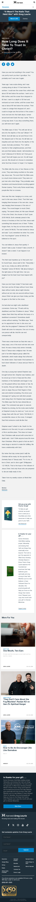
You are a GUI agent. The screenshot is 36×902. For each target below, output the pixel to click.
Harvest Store (30, 859)
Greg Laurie (7, 52)
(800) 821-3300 (7, 882)
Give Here (18, 806)
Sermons (4, 489)
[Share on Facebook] (3, 64)
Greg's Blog (5, 38)
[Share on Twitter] (8, 64)
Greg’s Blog (5, 862)
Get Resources (22, 523)
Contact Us (17, 869)
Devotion (4, 859)
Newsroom (17, 866)
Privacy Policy (13, 899)
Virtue (3, 865)
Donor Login (17, 872)
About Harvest (30, 866)
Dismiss (25, 18)
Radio (3, 868)
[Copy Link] (12, 64)
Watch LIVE (14, 18)
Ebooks (16, 863)
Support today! (22, 608)
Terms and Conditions (21, 899)
